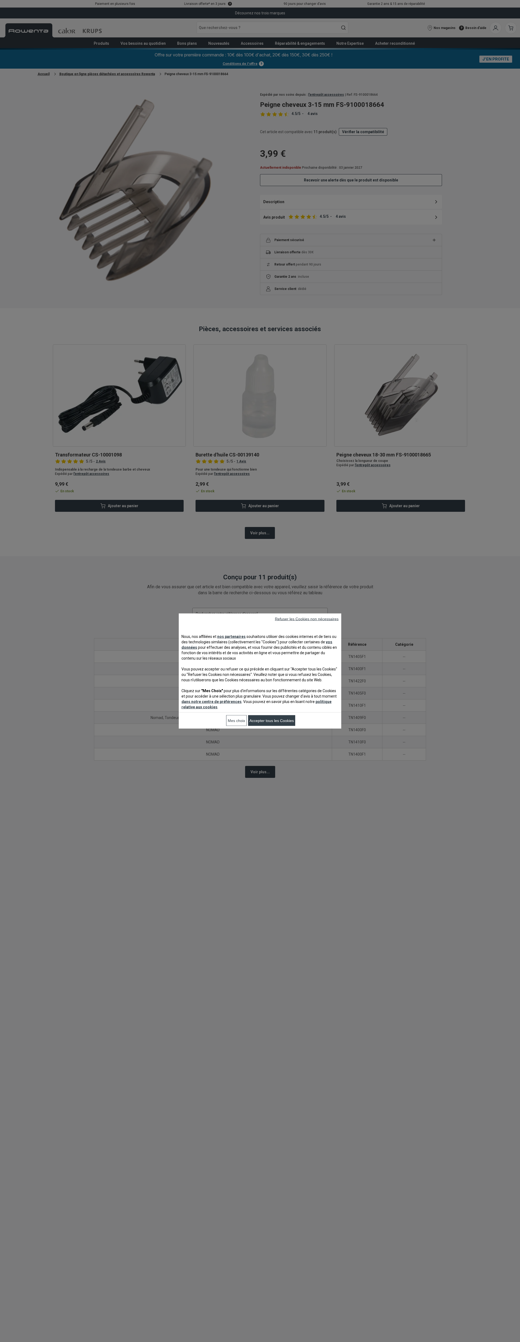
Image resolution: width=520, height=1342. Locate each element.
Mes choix (236, 720)
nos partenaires (231, 636)
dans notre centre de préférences (211, 701)
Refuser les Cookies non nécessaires (307, 619)
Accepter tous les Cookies (271, 720)
